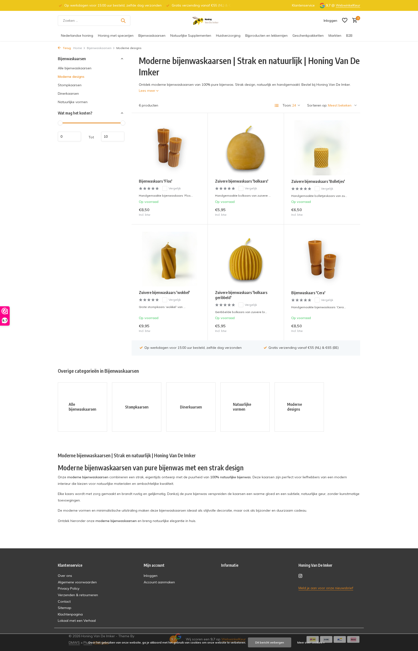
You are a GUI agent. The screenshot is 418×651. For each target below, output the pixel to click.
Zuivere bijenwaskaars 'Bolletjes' (318, 181)
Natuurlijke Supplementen (190, 35)
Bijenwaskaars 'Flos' (155, 181)
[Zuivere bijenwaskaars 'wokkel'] (169, 259)
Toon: (287, 105)
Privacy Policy (68, 588)
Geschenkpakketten (308, 35)
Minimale (69, 136)
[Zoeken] (123, 20)
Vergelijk (175, 188)
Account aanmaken (159, 582)
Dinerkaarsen (68, 93)
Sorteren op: (317, 105)
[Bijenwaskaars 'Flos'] (169, 147)
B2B (349, 35)
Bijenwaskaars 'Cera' (308, 292)
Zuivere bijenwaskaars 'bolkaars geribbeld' (241, 295)
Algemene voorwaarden (77, 582)
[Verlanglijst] (344, 21)
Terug (66, 48)
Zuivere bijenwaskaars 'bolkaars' (241, 181)
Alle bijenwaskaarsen (74, 68)
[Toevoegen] (192, 212)
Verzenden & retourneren (78, 595)
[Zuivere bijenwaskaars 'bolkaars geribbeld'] (245, 259)
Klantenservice (303, 5)
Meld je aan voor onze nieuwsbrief (326, 588)
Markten (334, 35)
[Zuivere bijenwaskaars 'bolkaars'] (245, 147)
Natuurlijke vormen (73, 102)
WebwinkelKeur (348, 5)
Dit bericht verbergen (269, 642)
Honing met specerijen (116, 35)
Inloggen (150, 575)
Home (77, 48)
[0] (353, 21)
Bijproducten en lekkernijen (266, 35)
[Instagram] (300, 576)
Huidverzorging (228, 35)
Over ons (65, 575)
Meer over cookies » (311, 642)
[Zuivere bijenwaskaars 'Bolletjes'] (322, 147)
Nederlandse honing (77, 35)
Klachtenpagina (70, 614)
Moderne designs (71, 76)
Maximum (112, 136)
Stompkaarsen (70, 85)
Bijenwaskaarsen (151, 35)
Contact (64, 601)
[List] (277, 105)
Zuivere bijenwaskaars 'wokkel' (164, 292)
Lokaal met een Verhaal (77, 620)
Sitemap (64, 608)
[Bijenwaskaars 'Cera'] (322, 259)
